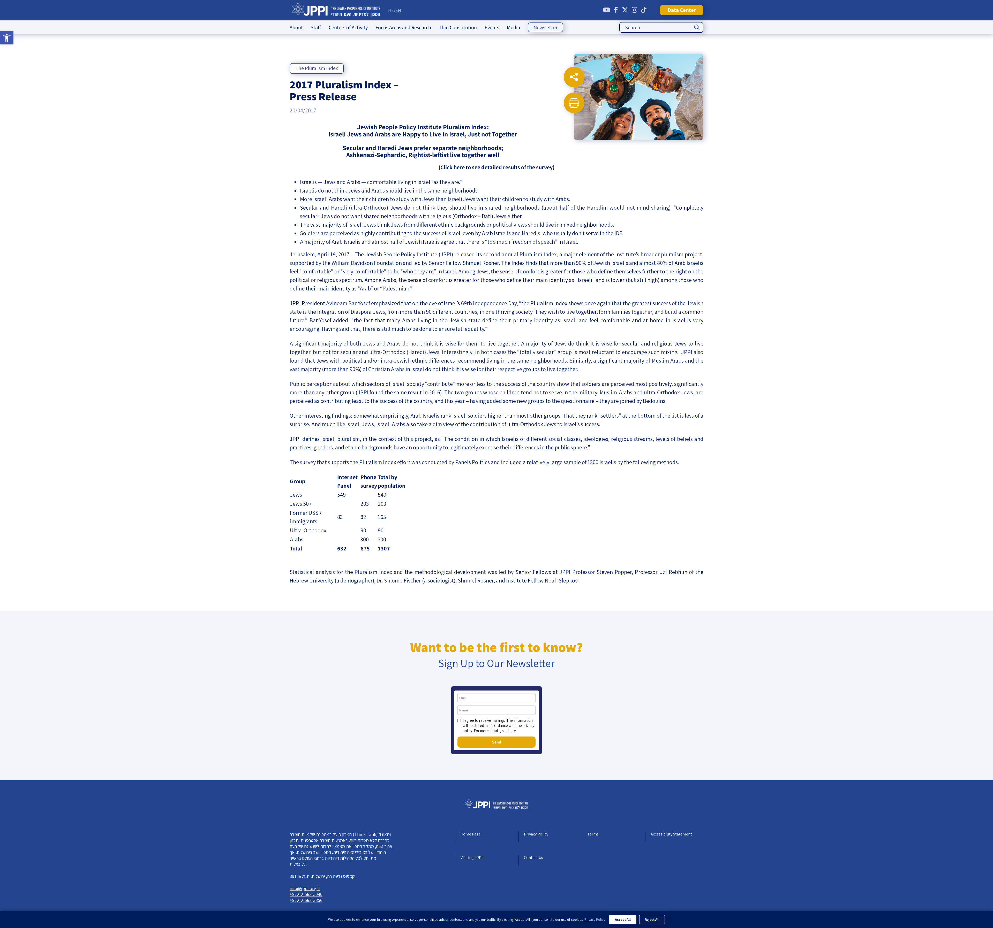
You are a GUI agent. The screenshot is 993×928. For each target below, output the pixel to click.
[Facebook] (616, 10)
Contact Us (533, 857)
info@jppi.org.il (305, 888)
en (398, 10)
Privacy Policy (536, 834)
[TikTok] (644, 10)
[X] (625, 10)
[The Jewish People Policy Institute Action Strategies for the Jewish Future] (336, 10)
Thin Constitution (458, 27)
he (391, 10)
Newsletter (545, 27)
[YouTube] (606, 10)
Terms (593, 834)
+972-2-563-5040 (306, 894)
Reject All (652, 919)
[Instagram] (634, 10)
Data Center (682, 9)
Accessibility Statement (671, 834)
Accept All (623, 919)
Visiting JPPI (472, 857)
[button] (6, 37)
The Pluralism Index (316, 68)
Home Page (471, 834)
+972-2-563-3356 (306, 900)
